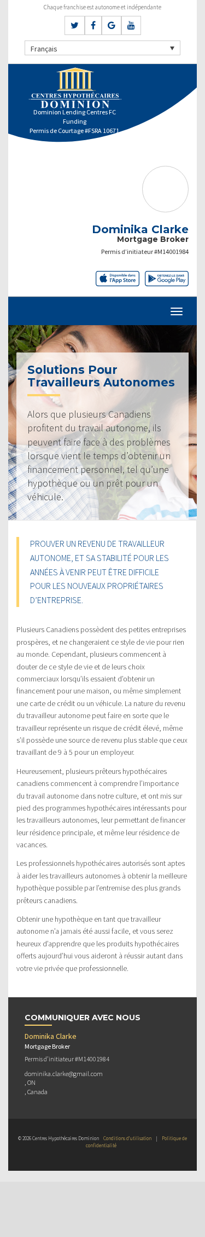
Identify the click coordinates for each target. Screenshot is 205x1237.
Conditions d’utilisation (127, 1138)
